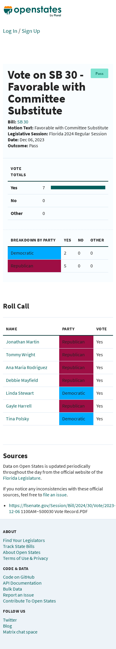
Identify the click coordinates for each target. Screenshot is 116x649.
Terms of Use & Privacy (25, 558)
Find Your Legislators (24, 540)
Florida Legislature (21, 478)
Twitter (10, 620)
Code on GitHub (19, 577)
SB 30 (22, 122)
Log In (10, 30)
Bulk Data (12, 589)
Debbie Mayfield (22, 380)
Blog (7, 626)
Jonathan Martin (22, 342)
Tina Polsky (17, 419)
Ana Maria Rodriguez (26, 367)
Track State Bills (19, 546)
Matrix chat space (20, 632)
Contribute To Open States (29, 601)
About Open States (21, 552)
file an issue (55, 495)
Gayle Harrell (19, 406)
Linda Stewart (20, 393)
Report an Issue (18, 595)
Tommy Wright (20, 354)
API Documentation (22, 583)
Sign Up (31, 30)
